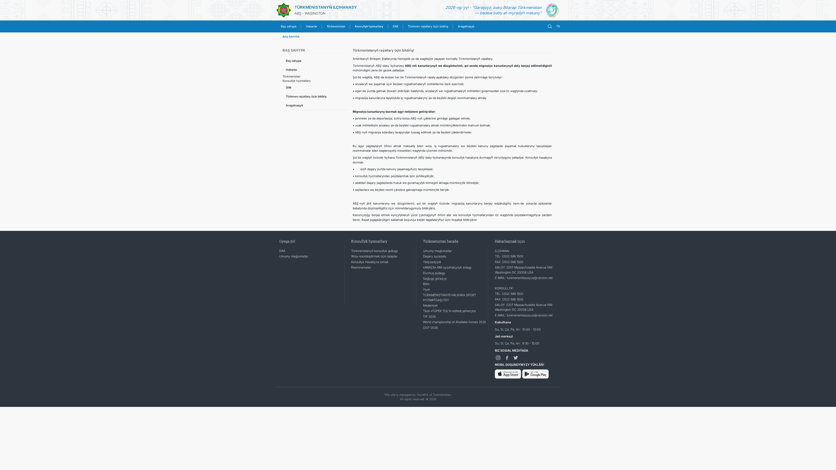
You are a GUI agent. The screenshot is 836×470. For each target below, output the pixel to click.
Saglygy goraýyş (435, 278)
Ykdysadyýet (432, 262)
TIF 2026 (429, 316)
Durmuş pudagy (434, 273)
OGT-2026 (430, 327)
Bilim (426, 284)
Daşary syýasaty (435, 256)
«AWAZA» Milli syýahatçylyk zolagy (447, 267)
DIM (395, 26)
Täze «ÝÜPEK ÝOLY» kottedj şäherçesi (449, 311)
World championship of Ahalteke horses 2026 (454, 322)
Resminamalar (361, 267)
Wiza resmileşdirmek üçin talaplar (374, 256)
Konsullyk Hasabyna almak (369, 262)
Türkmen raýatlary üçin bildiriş (428, 26)
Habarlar (311, 26)
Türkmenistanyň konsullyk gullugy (374, 251)
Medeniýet (430, 305)
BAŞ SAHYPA (291, 36)
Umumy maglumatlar (293, 256)
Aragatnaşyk (466, 26)
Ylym (426, 289)
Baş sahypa (288, 26)
